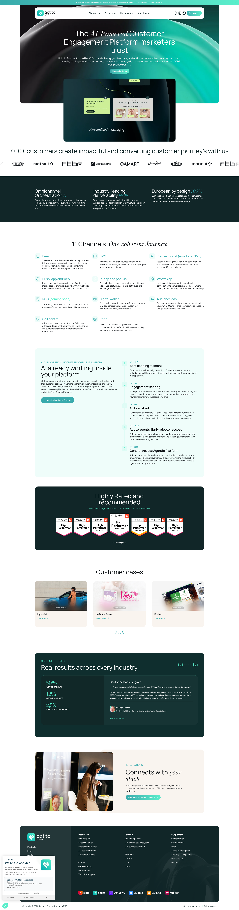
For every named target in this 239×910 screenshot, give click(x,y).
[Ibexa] (83, 893)
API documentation (87, 850)
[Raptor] (172, 893)
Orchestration (177, 838)
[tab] (184, 664)
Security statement (192, 906)
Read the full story (117, 718)
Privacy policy (210, 906)
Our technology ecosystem (137, 842)
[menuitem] (95, 13)
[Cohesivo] (117, 893)
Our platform (177, 834)
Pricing (174, 862)
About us (129, 854)
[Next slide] (122, 631)
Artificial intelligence (180, 850)
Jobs (127, 862)
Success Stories (85, 842)
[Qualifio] (154, 893)
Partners (129, 834)
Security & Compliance (181, 854)
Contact (82, 862)
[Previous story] (180, 664)
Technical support (86, 874)
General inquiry (85, 866)
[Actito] (99, 893)
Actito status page (86, 854)
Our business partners (135, 846)
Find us (128, 866)
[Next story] (195, 664)
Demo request (84, 870)
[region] (119, 695)
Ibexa (29, 851)
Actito (30, 855)
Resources (83, 834)
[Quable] (136, 893)
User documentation (87, 846)
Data (173, 846)
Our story (129, 858)
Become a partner (133, 838)
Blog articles (84, 838)
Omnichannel (177, 842)
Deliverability (177, 858)
